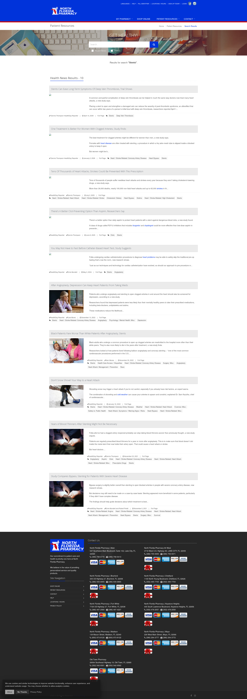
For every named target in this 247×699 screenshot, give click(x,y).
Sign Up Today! (174, 4)
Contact (188, 18)
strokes (160, 188)
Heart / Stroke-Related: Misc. (171, 411)
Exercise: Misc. (180, 407)
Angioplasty (118, 272)
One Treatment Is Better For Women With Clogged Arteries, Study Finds (88, 128)
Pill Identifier (143, 4)
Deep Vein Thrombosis (124, 115)
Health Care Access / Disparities (110, 363)
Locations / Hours (159, 4)
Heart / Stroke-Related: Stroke (93, 198)
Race (122, 367)
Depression (142, 320)
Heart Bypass (154, 158)
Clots (112, 235)
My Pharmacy (123, 18)
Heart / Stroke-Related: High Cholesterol (159, 198)
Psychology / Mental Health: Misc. (122, 320)
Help (134, 4)
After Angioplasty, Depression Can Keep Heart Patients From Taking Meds (89, 285)
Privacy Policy (56, 606)
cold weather (122, 394)
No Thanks (22, 692)
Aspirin (104, 459)
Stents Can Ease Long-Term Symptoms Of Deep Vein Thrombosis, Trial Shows (91, 88)
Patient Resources (167, 18)
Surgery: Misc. (168, 363)
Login (184, 4)
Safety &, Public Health (97, 411)
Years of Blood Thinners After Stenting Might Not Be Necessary (84, 424)
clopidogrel (148, 225)
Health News (100, 50)
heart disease (106, 143)
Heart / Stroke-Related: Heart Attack (65, 198)
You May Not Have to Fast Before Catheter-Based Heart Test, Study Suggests (91, 248)
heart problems (149, 257)
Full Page (101, 116)
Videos (117, 50)
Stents (111, 115)
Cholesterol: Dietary (114, 198)
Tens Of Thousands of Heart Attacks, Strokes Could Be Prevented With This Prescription (97, 171)
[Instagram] (194, 3)
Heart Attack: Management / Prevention (103, 367)
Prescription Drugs (119, 463)
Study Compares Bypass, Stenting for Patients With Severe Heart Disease (89, 476)
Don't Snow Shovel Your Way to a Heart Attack (75, 380)
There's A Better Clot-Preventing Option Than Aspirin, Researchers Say (87, 211)
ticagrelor (136, 225)
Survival (157, 515)
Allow (9, 692)
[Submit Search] (154, 45)
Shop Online (143, 18)
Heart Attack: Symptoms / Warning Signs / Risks (126, 411)
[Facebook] (190, 3)
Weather (139, 407)
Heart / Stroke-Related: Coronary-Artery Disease (128, 158)
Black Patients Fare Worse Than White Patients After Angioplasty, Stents (88, 333)
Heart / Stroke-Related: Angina (101, 511)
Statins (139, 198)
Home (161, 26)
